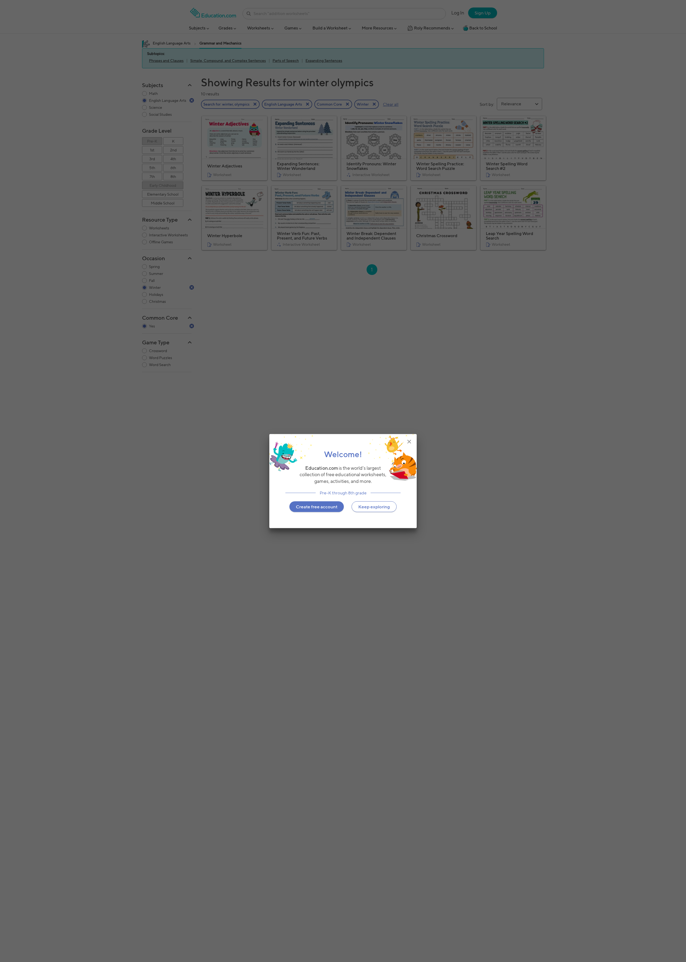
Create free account (316, 506)
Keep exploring (374, 506)
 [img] (409, 441)
